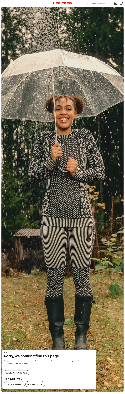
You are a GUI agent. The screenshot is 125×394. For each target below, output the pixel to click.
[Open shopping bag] (121, 3)
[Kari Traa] (62, 3)
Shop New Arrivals (14, 384)
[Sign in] (115, 3)
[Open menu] (3, 3)
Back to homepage (16, 373)
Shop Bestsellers (35, 384)
